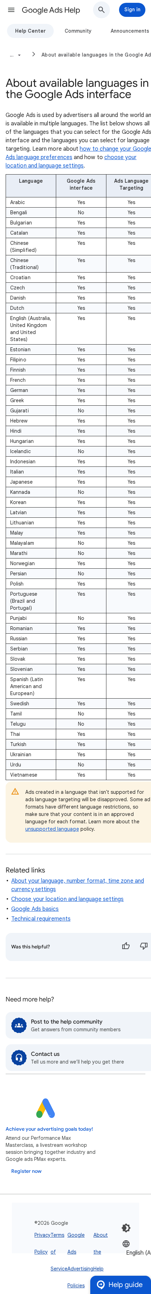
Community (78, 31)
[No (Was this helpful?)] (144, 947)
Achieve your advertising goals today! (49, 1129)
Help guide (126, 1284)
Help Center (30, 31)
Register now (26, 1171)
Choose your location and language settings (67, 899)
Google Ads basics (35, 909)
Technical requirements (41, 918)
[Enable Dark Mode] (126, 1228)
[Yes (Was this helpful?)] (126, 947)
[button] (11, 9)
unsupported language (52, 829)
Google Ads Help (51, 10)
